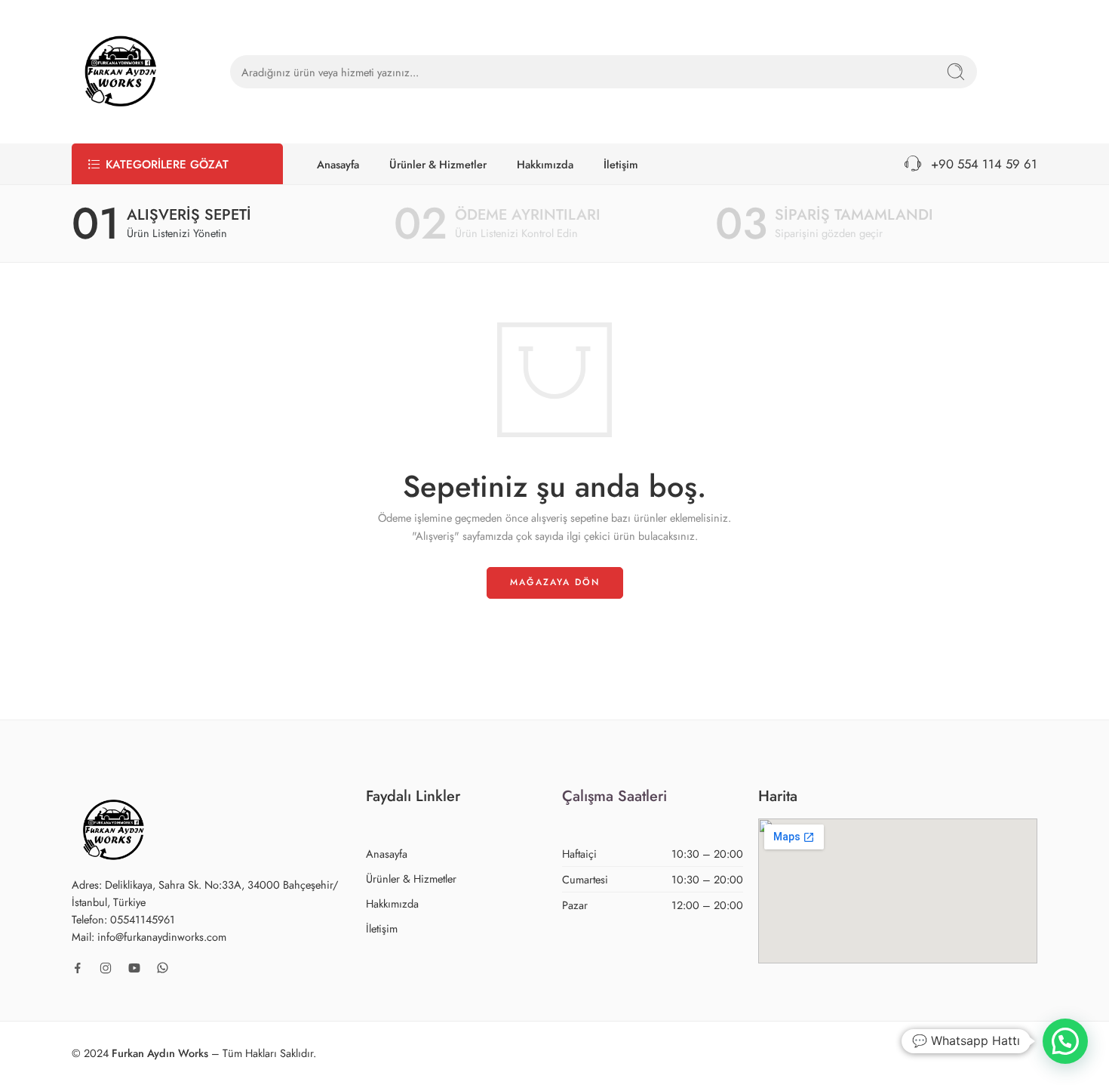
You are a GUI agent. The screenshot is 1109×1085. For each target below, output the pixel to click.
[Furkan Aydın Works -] (121, 72)
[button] (1065, 1041)
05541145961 (142, 919)
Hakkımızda (545, 164)
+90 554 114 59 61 (980, 164)
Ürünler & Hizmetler (438, 164)
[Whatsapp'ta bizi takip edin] (162, 967)
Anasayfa (338, 164)
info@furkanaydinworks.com (161, 937)
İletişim (621, 164)
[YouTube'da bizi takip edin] (134, 968)
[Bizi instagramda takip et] (105, 968)
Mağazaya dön (555, 582)
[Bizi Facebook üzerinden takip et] (78, 968)
